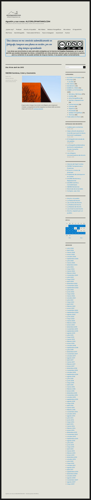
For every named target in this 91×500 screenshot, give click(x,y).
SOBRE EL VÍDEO (72, 88)
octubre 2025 (71, 256)
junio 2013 (70, 445)
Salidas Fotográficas (75, 112)
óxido (7, 81)
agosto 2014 (71, 416)
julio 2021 (70, 300)
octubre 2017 (71, 356)
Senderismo (71, 86)
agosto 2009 (71, 478)
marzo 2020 (71, 320)
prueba (71, 81)
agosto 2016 (71, 376)
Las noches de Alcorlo (74, 202)
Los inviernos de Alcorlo (75, 209)
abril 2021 (70, 304)
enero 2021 (70, 308)
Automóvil (59, 33)
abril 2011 (70, 469)
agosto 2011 (71, 467)
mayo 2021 (70, 302)
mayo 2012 (70, 463)
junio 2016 (70, 380)
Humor (67, 33)
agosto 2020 (71, 314)
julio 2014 (70, 418)
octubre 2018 (71, 345)
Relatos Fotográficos (54, 29)
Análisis (71, 96)
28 (84, 233)
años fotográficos (74, 98)
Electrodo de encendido (75, 189)
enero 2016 (70, 391)
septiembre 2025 (72, 258)
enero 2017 (70, 366)
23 (69, 233)
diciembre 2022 (72, 283)
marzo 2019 (71, 339)
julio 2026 (70, 248)
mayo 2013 (70, 447)
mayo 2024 (70, 269)
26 (78, 233)
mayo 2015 (70, 403)
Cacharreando (73, 104)
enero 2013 (70, 455)
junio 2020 (70, 316)
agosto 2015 (71, 401)
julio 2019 (70, 335)
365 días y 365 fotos (10, 78)
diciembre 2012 (72, 457)
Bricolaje (70, 79)
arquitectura (8, 80)
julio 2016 (70, 378)
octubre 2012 (71, 459)
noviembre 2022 (72, 285)
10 (72, 228)
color (12, 80)
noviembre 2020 (72, 310)
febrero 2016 (71, 389)
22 (66, 233)
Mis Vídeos (41, 29)
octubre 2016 (71, 372)
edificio (15, 80)
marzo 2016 (71, 387)
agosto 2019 (71, 333)
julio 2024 (70, 267)
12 (78, 228)
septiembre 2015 (72, 399)
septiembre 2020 (72, 312)
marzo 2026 (71, 252)
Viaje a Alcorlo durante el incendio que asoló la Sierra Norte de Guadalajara (76, 133)
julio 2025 (70, 260)
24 (72, 233)
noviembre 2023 (72, 275)
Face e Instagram (48, 33)
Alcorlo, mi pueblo (30, 29)
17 (72, 230)
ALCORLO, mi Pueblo (74, 77)
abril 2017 (70, 360)
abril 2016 (70, 385)
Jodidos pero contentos (75, 127)
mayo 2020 (70, 318)
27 (81, 233)
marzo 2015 (71, 407)
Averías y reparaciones (76, 100)
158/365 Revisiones (73, 187)
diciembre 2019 (72, 327)
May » (81, 237)
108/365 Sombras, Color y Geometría (21, 73)
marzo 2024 (71, 271)
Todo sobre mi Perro (74, 117)
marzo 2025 (71, 263)
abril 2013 (70, 449)
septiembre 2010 (72, 471)
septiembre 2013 (72, 438)
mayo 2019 (70, 337)
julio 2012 (70, 461)
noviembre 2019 (72, 329)
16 (69, 230)
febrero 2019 (71, 341)
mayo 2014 (70, 422)
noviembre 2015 (72, 395)
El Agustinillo (77, 29)
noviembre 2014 (72, 411)
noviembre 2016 (72, 370)
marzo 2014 (71, 426)
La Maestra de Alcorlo (74, 207)
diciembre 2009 (72, 473)
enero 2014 (70, 430)
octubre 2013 (71, 436)
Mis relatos (67, 29)
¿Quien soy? (10, 29)
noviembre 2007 (72, 480)
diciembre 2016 (72, 368)
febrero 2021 (71, 306)
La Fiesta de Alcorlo (73, 200)
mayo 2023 (70, 279)
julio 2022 (70, 289)
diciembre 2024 (72, 265)
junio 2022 (70, 292)
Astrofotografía (19, 33)
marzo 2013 (71, 451)
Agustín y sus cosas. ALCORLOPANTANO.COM (28, 21)
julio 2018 (70, 349)
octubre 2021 (71, 298)
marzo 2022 (71, 296)
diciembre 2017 (72, 351)
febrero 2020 (71, 323)
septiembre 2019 (72, 331)
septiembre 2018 (72, 347)
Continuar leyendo (38, 109)
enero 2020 (71, 325)
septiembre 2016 (72, 374)
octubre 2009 (71, 476)
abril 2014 (70, 424)
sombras (10, 81)
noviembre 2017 (72, 354)
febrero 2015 (71, 409)
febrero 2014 (71, 428)
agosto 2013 (71, 440)
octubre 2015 (71, 397)
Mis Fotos (9, 33)
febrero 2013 (71, 453)
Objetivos (72, 108)
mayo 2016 (70, 382)
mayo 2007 (70, 484)
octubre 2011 (71, 465)
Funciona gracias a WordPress (32, 493)
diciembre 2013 (72, 432)
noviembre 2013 (72, 434)
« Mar (69, 237)
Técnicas (71, 115)
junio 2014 (70, 420)
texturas (14, 81)
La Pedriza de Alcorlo (74, 204)
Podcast (18, 29)
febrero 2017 (71, 364)
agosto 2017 (71, 358)
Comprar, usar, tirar (73, 191)
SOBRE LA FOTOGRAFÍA (75, 90)
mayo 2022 (70, 294)
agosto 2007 (71, 482)
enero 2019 (70, 343)
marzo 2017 (71, 362)
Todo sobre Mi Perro (33, 33)
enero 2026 (71, 254)
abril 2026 (70, 250)
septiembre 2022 (72, 287)
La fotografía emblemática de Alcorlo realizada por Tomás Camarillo (76, 147)
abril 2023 (70, 281)
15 (66, 230)
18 (75, 230)
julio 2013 (70, 442)
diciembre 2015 (72, 393)
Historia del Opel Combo (75, 164)
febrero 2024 (71, 273)
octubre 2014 (71, 414)
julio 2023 (70, 277)
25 (75, 233)
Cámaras (71, 106)
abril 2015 (70, 405)
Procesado (72, 110)
